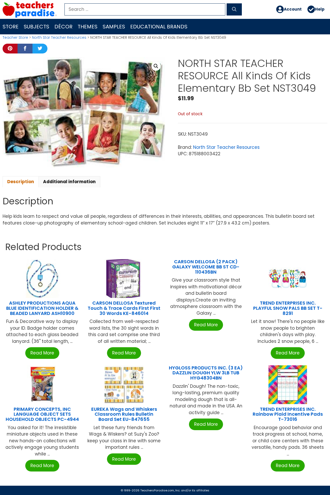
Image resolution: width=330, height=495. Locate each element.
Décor (63, 26)
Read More (42, 353)
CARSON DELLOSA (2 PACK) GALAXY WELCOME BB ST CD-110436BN (206, 266)
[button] (156, 66)
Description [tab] (20, 182)
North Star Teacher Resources (59, 37)
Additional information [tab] (69, 182)
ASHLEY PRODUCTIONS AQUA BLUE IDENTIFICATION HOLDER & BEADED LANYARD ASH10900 (42, 308)
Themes (87, 26)
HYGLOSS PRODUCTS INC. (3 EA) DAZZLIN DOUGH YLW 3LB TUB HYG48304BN (206, 373)
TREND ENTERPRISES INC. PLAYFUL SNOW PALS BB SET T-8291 (288, 308)
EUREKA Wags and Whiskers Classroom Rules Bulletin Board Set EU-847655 (124, 414)
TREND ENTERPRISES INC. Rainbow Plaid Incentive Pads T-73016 (288, 414)
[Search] (234, 9)
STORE (11, 26)
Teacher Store (15, 37)
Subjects (36, 26)
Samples (114, 26)
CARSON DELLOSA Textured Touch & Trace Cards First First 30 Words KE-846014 (124, 308)
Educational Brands (158, 26)
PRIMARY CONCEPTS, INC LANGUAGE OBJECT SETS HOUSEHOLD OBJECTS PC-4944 (42, 414)
